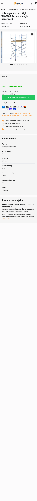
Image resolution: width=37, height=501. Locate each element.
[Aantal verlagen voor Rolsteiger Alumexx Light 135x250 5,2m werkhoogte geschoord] (3, 80)
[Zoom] (32, 34)
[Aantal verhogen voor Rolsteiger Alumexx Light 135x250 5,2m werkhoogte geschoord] (9, 80)
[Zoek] (30, 3)
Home (3, 9)
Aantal (4, 76)
